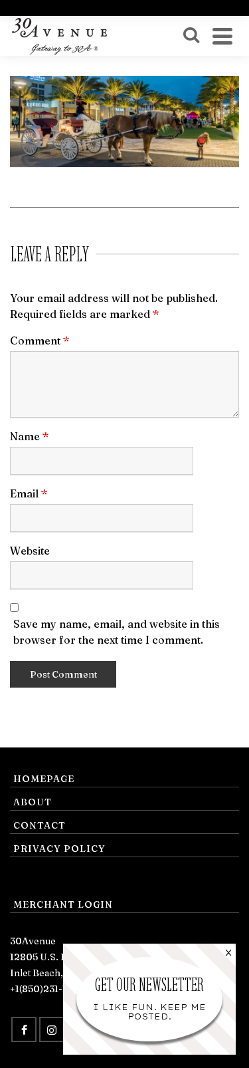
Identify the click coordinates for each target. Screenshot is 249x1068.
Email (29, 493)
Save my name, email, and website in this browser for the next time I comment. (116, 631)
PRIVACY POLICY (59, 849)
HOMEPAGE (43, 779)
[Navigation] (222, 36)
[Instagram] (51, 1029)
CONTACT (39, 825)
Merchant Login (63, 904)
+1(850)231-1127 (45, 989)
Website (30, 550)
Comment (40, 340)
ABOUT (32, 802)
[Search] (191, 36)
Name (29, 436)
